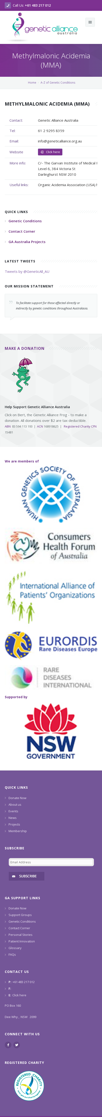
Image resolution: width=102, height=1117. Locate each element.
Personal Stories (20, 935)
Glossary (15, 948)
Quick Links (16, 787)
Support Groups (20, 915)
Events (13, 811)
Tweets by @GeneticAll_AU (27, 271)
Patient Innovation (22, 941)
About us (15, 804)
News (13, 818)
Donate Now (17, 798)
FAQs (12, 954)
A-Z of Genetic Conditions (58, 83)
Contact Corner (19, 928)
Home (32, 83)
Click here (52, 152)
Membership (18, 831)
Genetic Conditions (22, 921)
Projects (14, 824)
